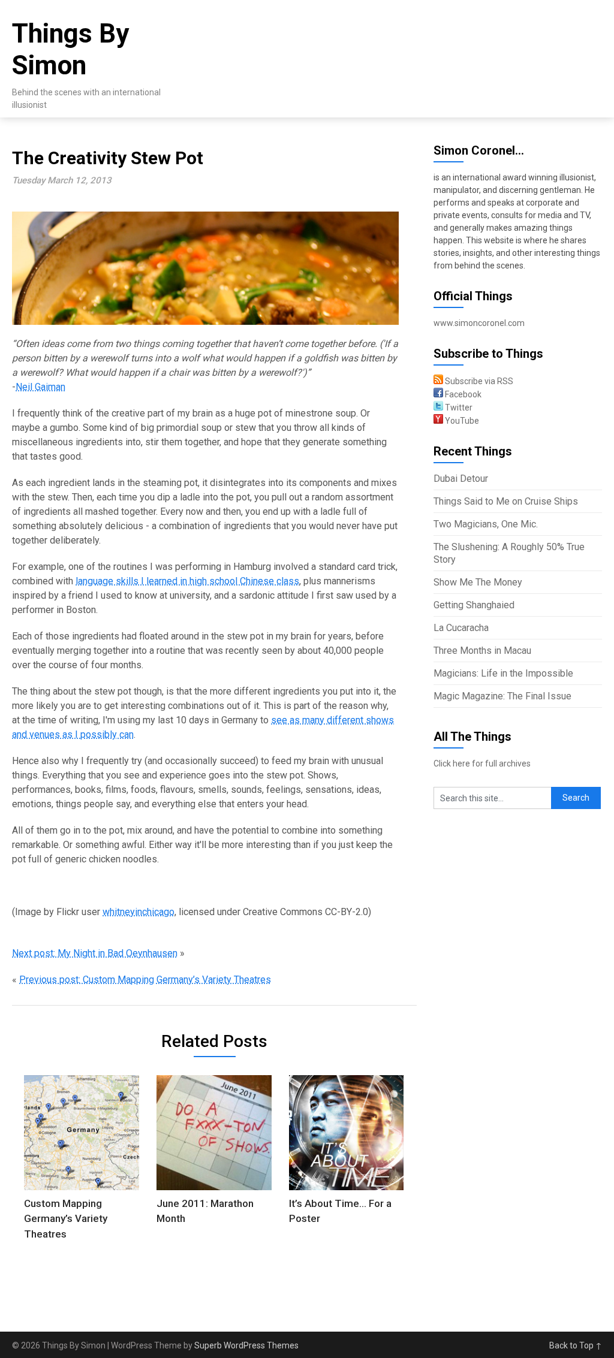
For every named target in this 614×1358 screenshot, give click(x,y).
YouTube (461, 420)
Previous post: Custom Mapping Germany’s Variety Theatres (145, 979)
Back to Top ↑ (575, 1345)
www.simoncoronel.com (479, 323)
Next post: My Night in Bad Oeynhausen (94, 953)
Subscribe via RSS (478, 381)
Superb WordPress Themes (246, 1345)
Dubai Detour (461, 478)
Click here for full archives (482, 763)
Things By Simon (70, 49)
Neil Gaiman (40, 387)
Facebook (462, 394)
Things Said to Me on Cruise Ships (506, 501)
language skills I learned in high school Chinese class (187, 581)
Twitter (457, 407)
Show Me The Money (478, 582)
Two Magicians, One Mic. (486, 524)
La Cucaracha (461, 627)
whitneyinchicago (138, 912)
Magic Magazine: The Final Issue (502, 696)
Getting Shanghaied (474, 605)
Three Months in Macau (482, 650)
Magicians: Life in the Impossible (503, 673)
